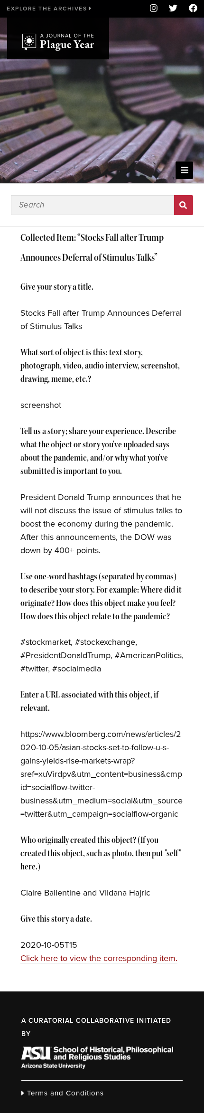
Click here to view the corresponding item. (98, 958)
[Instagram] (153, 9)
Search (184, 205)
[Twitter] (173, 9)
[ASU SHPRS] (97, 1066)
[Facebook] (190, 9)
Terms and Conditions (64, 1093)
